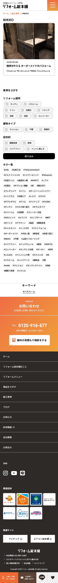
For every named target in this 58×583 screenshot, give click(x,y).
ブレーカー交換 (34, 212)
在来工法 (16, 169)
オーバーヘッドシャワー (40, 191)
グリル (23, 201)
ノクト (45, 180)
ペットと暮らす (37, 148)
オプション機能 (21, 185)
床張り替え (48, 233)
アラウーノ (21, 223)
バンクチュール (44, 71)
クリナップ (34, 201)
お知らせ (7, 417)
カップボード (36, 217)
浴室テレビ (9, 180)
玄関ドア (22, 196)
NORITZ (35, 180)
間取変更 (13, 143)
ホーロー (41, 249)
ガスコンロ (38, 254)
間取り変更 (9, 270)
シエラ (33, 196)
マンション (14, 129)
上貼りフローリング (31, 238)
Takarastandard (32, 169)
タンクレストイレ (34, 265)
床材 (51, 249)
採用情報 (7, 427)
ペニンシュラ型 (23, 254)
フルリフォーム (39, 228)
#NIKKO (25, 13)
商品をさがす (9, 386)
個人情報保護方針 (13, 563)
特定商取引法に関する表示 (16, 555)
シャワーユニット (31, 175)
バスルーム (11, 71)
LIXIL (7, 169)
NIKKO (33, 71)
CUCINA (46, 201)
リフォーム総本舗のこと (15, 366)
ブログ (6, 407)
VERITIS (48, 244)
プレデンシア (10, 191)
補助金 (36, 260)
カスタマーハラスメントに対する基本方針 (22, 559)
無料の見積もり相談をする (32, 340)
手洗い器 (26, 233)
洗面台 (28, 110)
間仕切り (41, 185)
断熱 (29, 143)
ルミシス (23, 217)
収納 (26, 116)
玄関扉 (21, 212)
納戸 (48, 217)
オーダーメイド (24, 71)
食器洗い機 (23, 180)
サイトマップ (39, 563)
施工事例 (15, 13)
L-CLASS (8, 254)
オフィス (8, 223)
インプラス (9, 196)
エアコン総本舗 (41, 538)
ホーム (6, 13)
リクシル (22, 270)
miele (7, 265)
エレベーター (43, 116)
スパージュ (9, 212)
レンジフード (24, 260)
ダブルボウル (10, 201)
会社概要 (7, 437)
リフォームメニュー (13, 376)
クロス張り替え (23, 206)
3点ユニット (10, 217)
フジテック (14, 538)
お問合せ (7, 447)
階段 (32, 223)
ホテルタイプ (39, 206)
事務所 (46, 129)
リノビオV (24, 228)
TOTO (42, 196)
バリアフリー (15, 148)
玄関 (11, 116)
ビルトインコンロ (12, 175)
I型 (44, 260)
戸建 (31, 129)
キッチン (14, 104)
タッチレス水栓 (26, 249)
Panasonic (47, 175)
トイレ (12, 110)
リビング (45, 110)
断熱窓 (36, 233)
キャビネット (10, 228)
